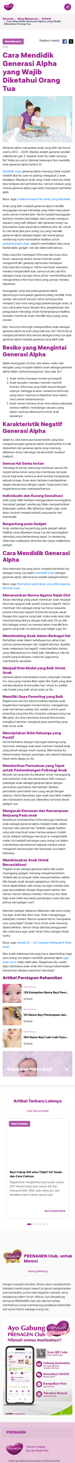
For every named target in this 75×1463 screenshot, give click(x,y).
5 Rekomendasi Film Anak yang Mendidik (43, 199)
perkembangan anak (16, 243)
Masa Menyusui (27, 18)
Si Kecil (46, 18)
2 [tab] (35, 1225)
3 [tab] (38, 1225)
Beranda (8, 18)
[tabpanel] (37, 1168)
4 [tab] (41, 1225)
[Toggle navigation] (67, 7)
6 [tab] (48, 1225)
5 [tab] (45, 1225)
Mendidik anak (12, 171)
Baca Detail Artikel (55, 1211)
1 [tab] (29, 1225)
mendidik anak (44, 573)
